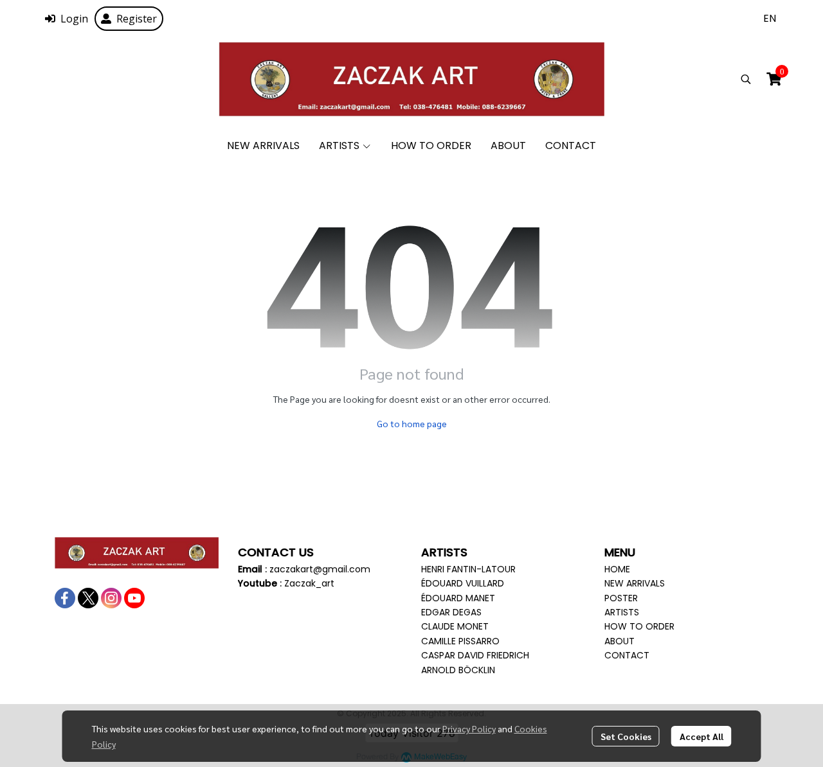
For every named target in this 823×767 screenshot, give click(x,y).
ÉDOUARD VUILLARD (462, 583)
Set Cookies (626, 736)
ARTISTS (621, 612)
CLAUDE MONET (455, 626)
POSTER (621, 598)
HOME (617, 569)
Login (74, 19)
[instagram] (111, 598)
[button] (769, 18)
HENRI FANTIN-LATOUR (468, 569)
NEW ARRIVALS (634, 583)
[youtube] (134, 598)
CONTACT (626, 655)
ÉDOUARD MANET (458, 598)
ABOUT (619, 641)
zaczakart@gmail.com (319, 569)
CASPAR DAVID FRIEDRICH (475, 655)
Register (136, 19)
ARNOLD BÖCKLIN (458, 670)
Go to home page (412, 423)
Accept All (701, 736)
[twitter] (88, 598)
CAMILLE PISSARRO (460, 641)
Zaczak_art (309, 583)
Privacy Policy (469, 728)
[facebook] (65, 598)
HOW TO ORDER (639, 626)
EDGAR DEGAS (451, 612)
